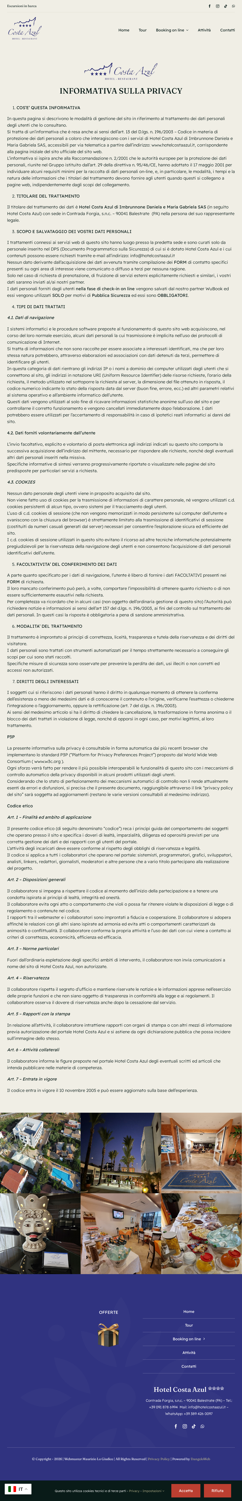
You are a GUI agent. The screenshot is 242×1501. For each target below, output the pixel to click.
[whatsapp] (233, 6)
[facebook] (209, 6)
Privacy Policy (159, 1459)
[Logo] (25, 14)
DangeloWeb (200, 1459)
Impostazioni (152, 1491)
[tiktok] (225, 6)
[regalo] (108, 1322)
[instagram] (217, 6)
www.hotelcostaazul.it (173, 145)
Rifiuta (218, 1490)
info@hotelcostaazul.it (152, 255)
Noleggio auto (17, 6)
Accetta (186, 1490)
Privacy (134, 1491)
